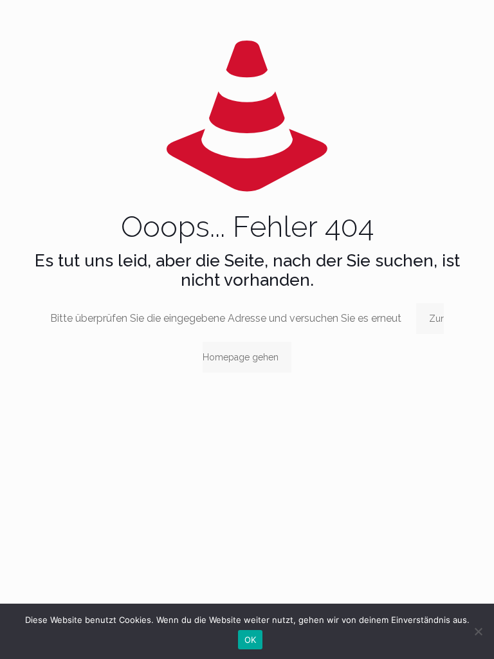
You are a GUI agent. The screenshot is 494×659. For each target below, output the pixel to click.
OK (250, 640)
